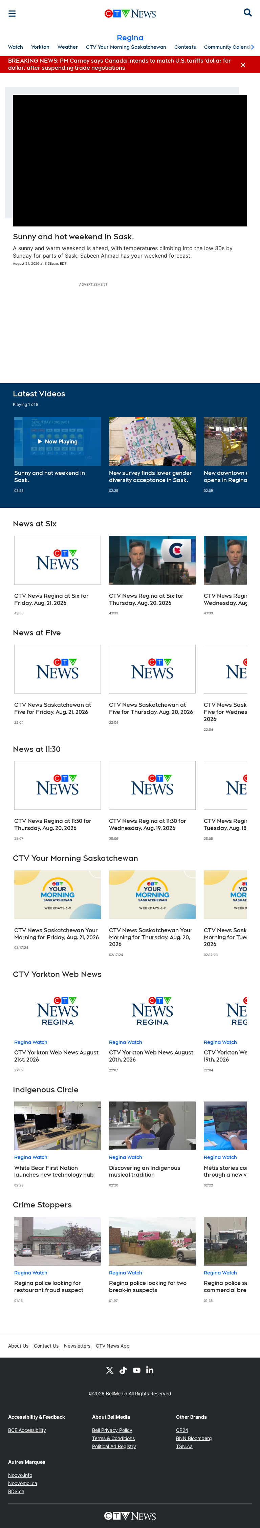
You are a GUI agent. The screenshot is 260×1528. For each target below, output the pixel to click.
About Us (18, 1346)
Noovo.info (20, 1475)
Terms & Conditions (113, 1438)
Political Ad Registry (114, 1446)
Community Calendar (229, 47)
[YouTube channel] (137, 1370)
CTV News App (113, 1346)
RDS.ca (16, 1491)
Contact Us (46, 1346)
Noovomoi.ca (22, 1483)
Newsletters (77, 1346)
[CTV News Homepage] (130, 13)
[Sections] (12, 13)
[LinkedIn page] (150, 1370)
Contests (185, 47)
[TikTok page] (123, 1370)
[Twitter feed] (110, 1370)
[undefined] (57, 455)
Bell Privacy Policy (112, 1430)
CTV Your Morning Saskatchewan (126, 47)
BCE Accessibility (27, 1430)
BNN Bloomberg (194, 1438)
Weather (68, 47)
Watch (15, 47)
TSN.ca (184, 1446)
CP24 (182, 1430)
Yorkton (40, 47)
